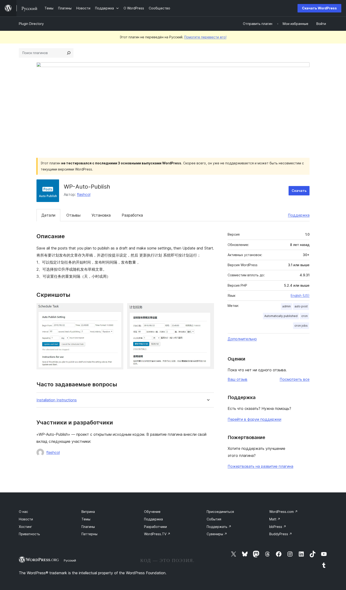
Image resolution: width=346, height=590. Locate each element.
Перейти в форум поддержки (254, 419)
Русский (70, 560)
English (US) (300, 295)
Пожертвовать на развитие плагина (260, 466)
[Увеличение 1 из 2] (117, 309)
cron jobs (301, 325)
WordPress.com (283, 512)
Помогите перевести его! (205, 37)
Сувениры (217, 534)
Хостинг (25, 527)
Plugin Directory (31, 24)
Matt (274, 519)
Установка (101, 215)
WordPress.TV (157, 534)
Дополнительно (242, 339)
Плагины (88, 527)
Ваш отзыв (237, 379)
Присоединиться (220, 512)
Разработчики (155, 527)
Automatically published (281, 316)
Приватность (29, 534)
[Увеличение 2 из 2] (207, 309)
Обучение (152, 512)
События (214, 519)
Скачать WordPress (319, 8)
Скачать (299, 191)
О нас (23, 512)
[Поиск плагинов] (68, 53)
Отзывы (73, 215)
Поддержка (299, 215)
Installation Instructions (56, 400)
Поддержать (219, 527)
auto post (301, 306)
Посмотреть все (295, 379)
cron (304, 316)
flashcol (83, 194)
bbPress (277, 527)
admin (286, 306)
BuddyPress (280, 534)
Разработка (132, 215)
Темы (85, 519)
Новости (26, 519)
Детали (48, 215)
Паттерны (89, 534)
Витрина (88, 512)
